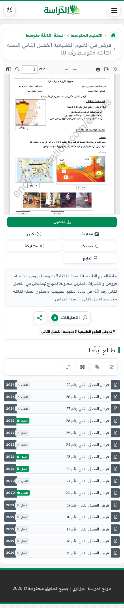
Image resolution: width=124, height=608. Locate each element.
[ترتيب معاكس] (68, 367)
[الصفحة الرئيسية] (113, 35)
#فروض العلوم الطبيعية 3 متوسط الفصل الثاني (78, 332)
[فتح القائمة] (114, 10)
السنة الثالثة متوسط (45, 35)
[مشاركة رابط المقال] (39, 317)
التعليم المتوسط (86, 35)
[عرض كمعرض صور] (82, 367)
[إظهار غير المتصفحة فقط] (97, 367)
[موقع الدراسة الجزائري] (62, 10)
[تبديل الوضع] (9, 10)
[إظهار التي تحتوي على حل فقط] (111, 367)
